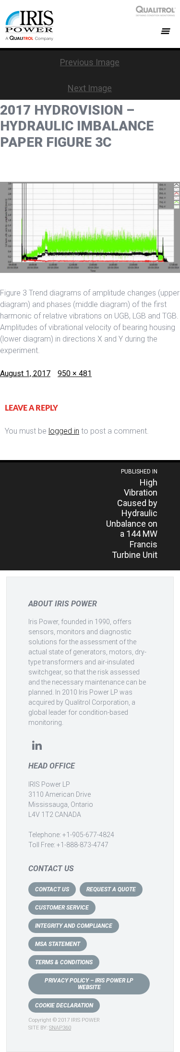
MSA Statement (57, 944)
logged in (63, 431)
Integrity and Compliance (73, 925)
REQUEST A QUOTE (111, 889)
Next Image (90, 88)
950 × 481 (75, 373)
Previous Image (90, 62)
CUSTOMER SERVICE (62, 907)
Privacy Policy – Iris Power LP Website (89, 984)
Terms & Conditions (64, 962)
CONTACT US (52, 889)
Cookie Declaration (64, 1005)
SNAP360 (60, 1028)
